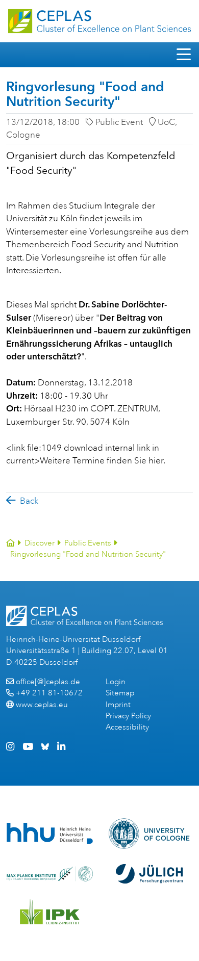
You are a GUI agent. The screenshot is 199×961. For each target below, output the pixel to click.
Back (29, 501)
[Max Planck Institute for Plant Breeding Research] (49, 874)
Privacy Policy (128, 716)
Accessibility (127, 727)
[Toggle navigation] (184, 54)
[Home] (10, 543)
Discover (39, 543)
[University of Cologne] (149, 833)
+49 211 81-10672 (49, 693)
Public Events (87, 543)
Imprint (118, 705)
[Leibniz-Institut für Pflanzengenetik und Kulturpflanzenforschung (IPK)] (50, 911)
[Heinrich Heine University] (49, 833)
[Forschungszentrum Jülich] (149, 874)
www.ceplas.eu (42, 705)
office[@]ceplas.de (48, 682)
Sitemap (120, 693)
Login (116, 682)
